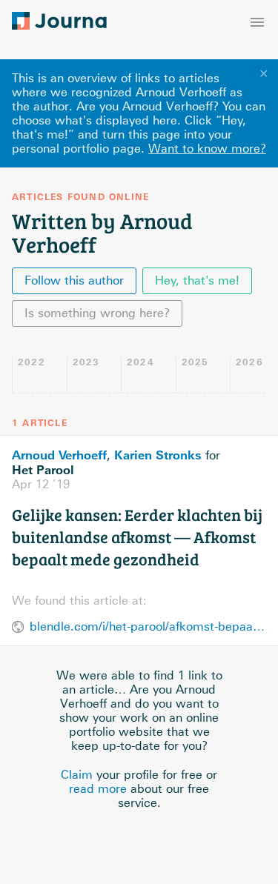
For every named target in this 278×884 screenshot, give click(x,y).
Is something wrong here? (97, 313)
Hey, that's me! (197, 280)
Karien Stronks (158, 455)
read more (98, 789)
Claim (77, 775)
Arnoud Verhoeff (59, 455)
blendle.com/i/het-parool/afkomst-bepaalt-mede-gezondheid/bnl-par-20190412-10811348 (148, 626)
